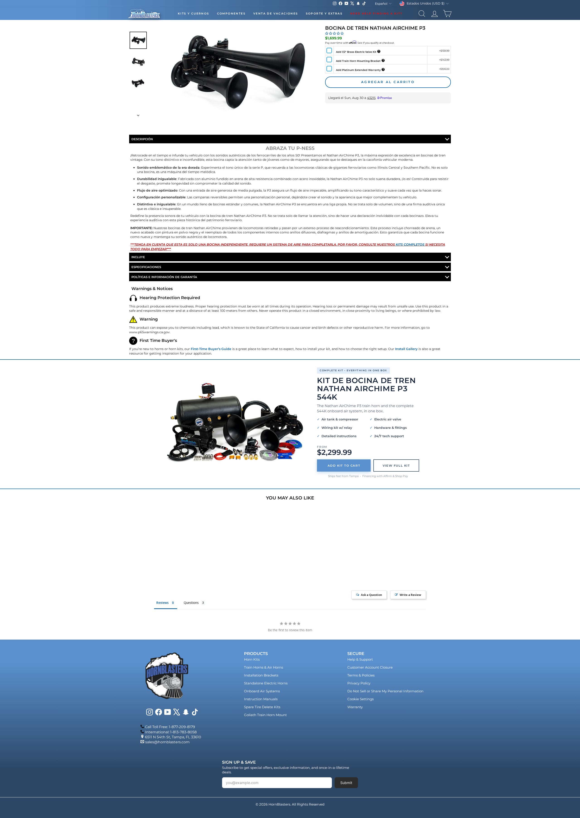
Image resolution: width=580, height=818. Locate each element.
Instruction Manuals (261, 699)
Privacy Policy (358, 683)
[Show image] (138, 40)
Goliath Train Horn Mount (265, 715)
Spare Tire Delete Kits (262, 707)
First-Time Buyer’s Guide (211, 349)
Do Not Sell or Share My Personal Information (385, 691)
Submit (346, 782)
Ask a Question (371, 595)
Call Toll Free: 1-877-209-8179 (170, 727)
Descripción (142, 139)
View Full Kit (396, 465)
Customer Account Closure (370, 667)
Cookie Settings (360, 699)
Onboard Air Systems (262, 691)
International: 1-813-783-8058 (171, 732)
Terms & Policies (361, 675)
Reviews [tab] (162, 602)
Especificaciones (146, 267)
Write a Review (410, 595)
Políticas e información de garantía (164, 277)
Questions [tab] (191, 602)
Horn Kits (252, 659)
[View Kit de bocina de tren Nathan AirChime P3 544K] (235, 423)
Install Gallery (406, 349)
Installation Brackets (261, 675)
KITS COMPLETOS (410, 244)
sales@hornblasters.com (167, 742)
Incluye (138, 257)
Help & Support (360, 659)
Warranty (355, 707)
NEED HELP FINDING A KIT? (376, 13)
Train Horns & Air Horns (263, 667)
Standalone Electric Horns (266, 683)
